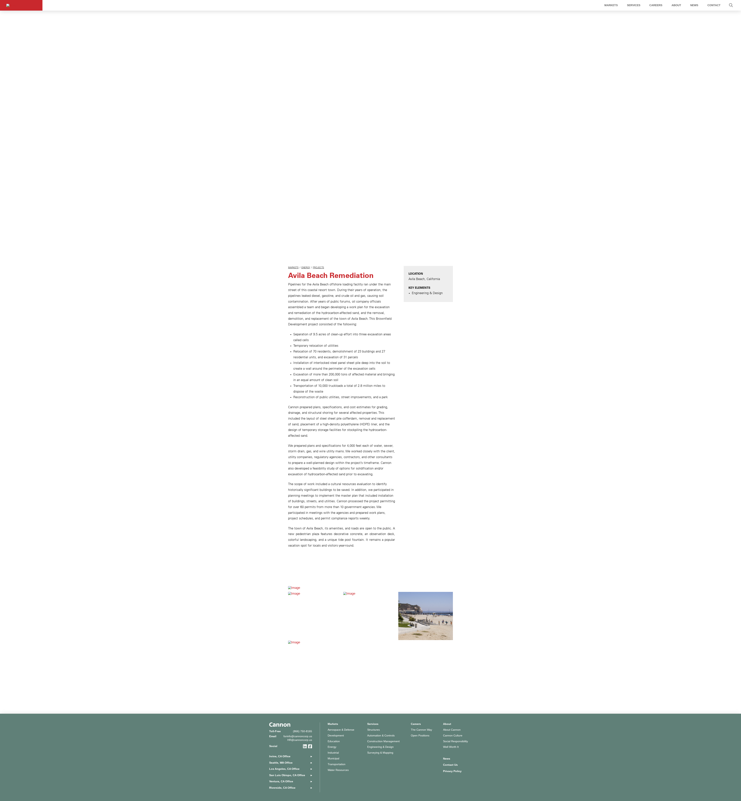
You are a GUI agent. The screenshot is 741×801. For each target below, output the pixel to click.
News (446, 758)
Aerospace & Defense (341, 729)
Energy (305, 268)
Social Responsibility (455, 741)
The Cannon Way (421, 729)
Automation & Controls (381, 735)
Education (334, 741)
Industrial (333, 752)
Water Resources (338, 770)
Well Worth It (451, 746)
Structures (373, 729)
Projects (318, 268)
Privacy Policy (452, 771)
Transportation (336, 764)
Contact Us (450, 764)
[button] (731, 5)
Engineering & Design (380, 746)
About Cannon (452, 729)
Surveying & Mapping (380, 752)
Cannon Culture (452, 735)
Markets (293, 268)
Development (336, 735)
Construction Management (383, 741)
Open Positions (420, 735)
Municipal (333, 758)
